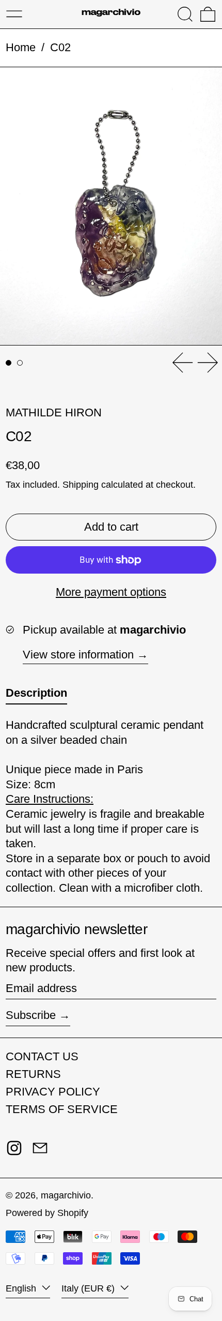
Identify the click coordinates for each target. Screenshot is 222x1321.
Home (21, 47)
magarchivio (66, 1195)
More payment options (111, 592)
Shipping (80, 484)
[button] (185, 14)
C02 (60, 47)
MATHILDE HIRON (54, 412)
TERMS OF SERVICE (62, 1109)
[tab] (8, 363)
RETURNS (33, 1074)
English (22, 1288)
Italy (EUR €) (89, 1288)
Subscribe (31, 1015)
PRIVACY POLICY (53, 1091)
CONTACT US (42, 1056)
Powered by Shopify (47, 1213)
